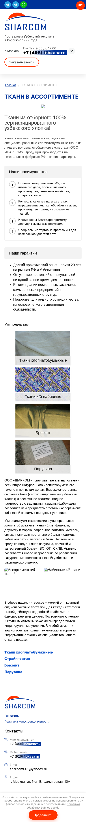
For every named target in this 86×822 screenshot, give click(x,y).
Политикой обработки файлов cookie (53, 805)
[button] (21, 62)
